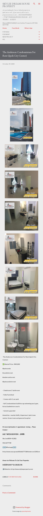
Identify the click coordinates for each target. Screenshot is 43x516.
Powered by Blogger (22, 507)
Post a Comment (9, 493)
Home (5, 28)
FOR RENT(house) (14, 477)
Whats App (28, 28)
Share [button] (35, 477)
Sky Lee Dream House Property (16, 5)
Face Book (15, 28)
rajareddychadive (26, 511)
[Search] (34, 3)
